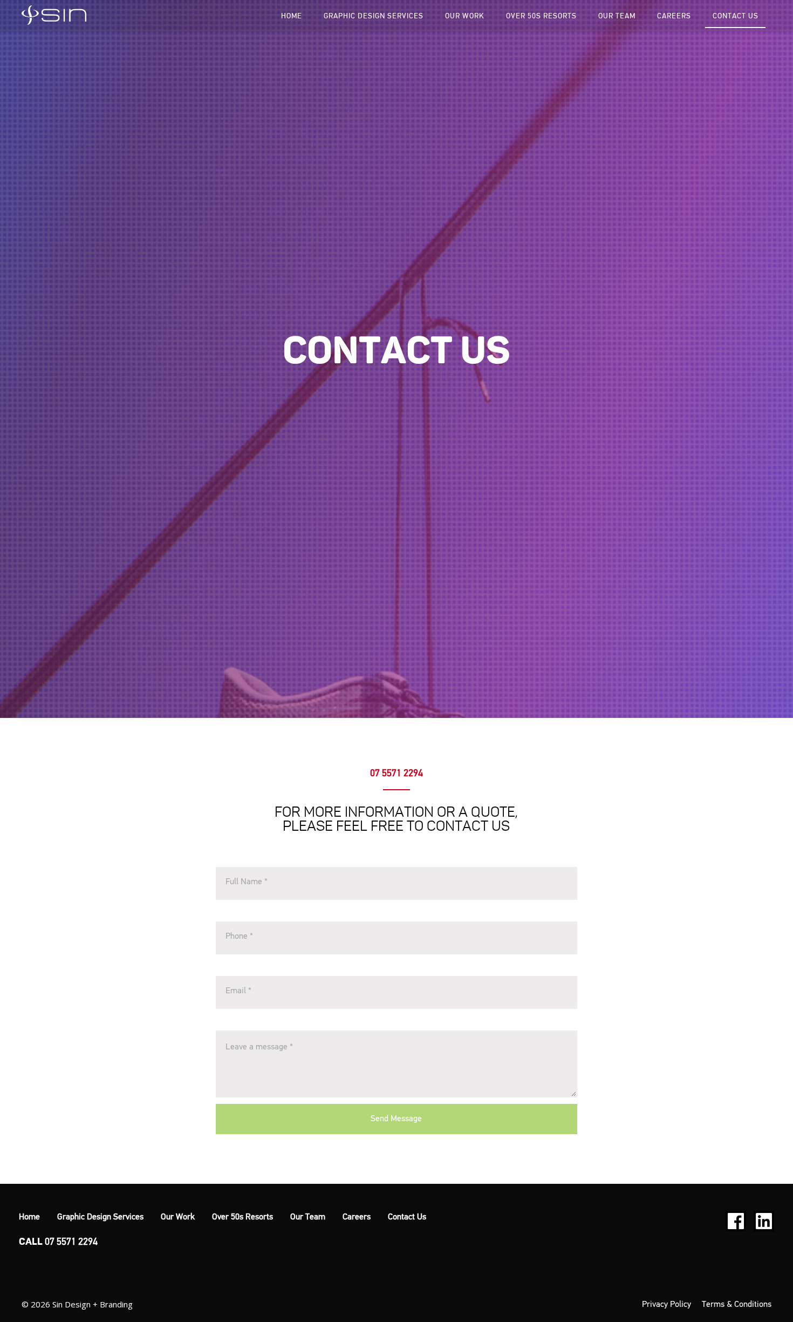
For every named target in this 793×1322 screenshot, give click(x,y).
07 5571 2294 (396, 773)
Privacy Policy (666, 1304)
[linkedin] (764, 1221)
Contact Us (735, 16)
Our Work (464, 16)
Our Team (616, 16)
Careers (674, 16)
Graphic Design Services (373, 16)
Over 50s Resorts (541, 16)
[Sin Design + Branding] (54, 14)
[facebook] (736, 1221)
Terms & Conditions (736, 1304)
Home (291, 16)
